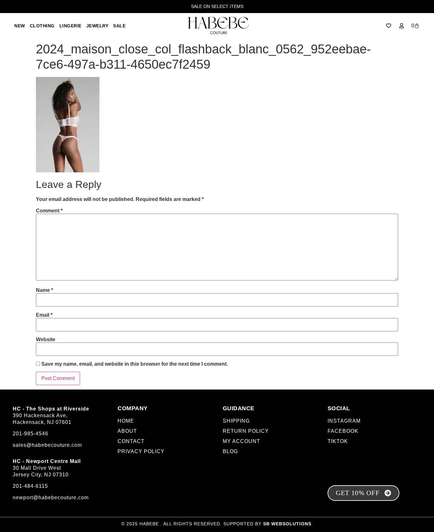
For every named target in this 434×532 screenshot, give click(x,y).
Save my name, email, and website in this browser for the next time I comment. (134, 364)
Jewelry (97, 25)
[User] (401, 25)
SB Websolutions (287, 523)
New (19, 25)
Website (45, 339)
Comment (49, 210)
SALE (119, 25)
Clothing (42, 25)
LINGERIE (70, 25)
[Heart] (388, 25)
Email (44, 315)
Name (44, 290)
